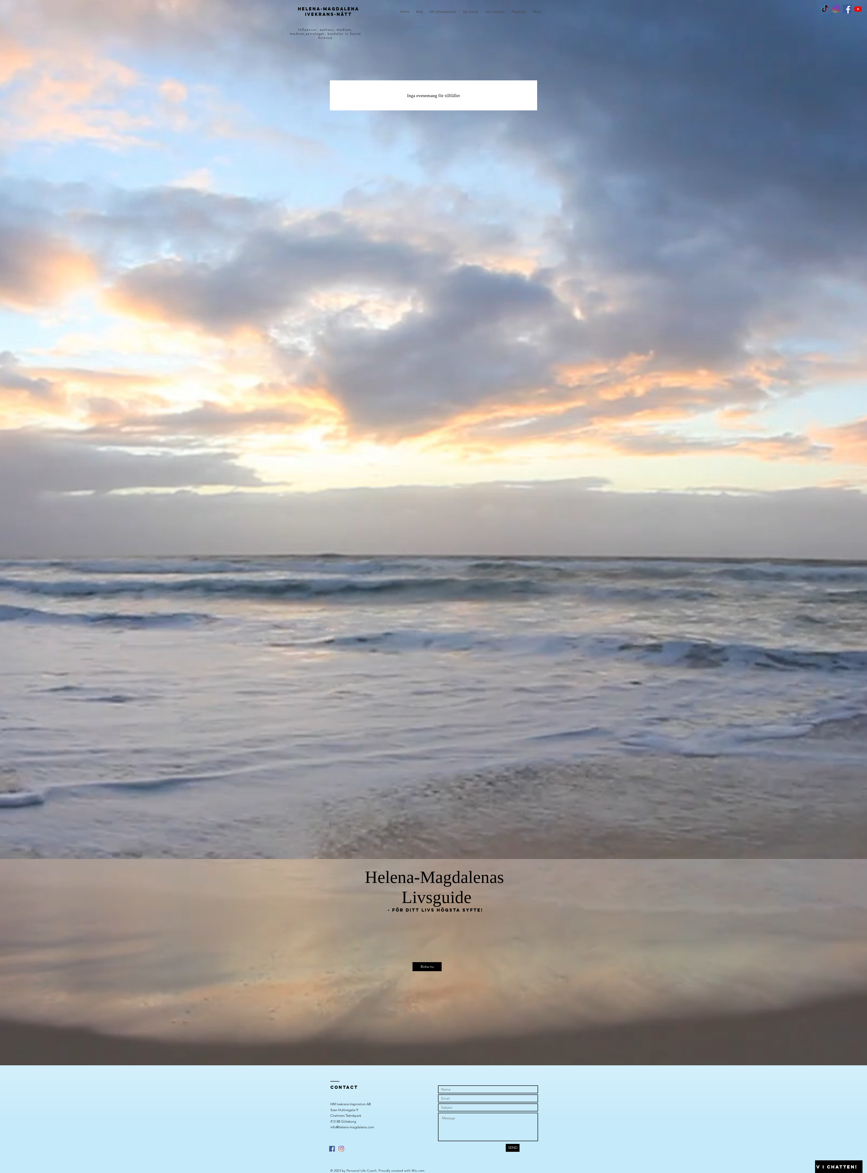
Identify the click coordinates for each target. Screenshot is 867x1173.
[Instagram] (836, 9)
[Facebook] (847, 9)
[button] (427, 966)
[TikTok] (824, 9)
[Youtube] (858, 9)
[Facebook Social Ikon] (332, 1149)
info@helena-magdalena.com (352, 1127)
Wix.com (418, 1170)
